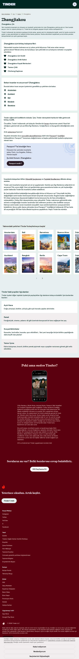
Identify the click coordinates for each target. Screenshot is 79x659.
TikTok (4, 517)
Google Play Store (8, 617)
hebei (19, 14)
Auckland (11, 94)
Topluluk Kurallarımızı (52, 179)
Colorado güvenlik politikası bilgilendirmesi (16, 555)
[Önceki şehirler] (36, 278)
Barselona (11, 105)
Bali (9, 98)
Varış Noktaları (6, 14)
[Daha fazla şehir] (42, 278)
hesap (46, 124)
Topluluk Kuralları (7, 552)
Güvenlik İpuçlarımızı (33, 179)
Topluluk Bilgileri (7, 558)
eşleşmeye (12, 132)
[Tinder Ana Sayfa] (9, 4)
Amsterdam (12, 90)
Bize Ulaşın (6, 595)
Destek (4, 602)
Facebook (5, 527)
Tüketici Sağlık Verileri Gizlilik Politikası (15, 539)
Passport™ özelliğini (57, 136)
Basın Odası (6, 592)
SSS (3, 582)
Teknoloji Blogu (7, 574)
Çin (14, 14)
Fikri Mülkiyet (6, 549)
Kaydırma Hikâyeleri (8, 589)
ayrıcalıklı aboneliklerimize (32, 136)
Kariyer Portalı (6, 570)
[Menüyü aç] (75, 4)
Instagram (5, 514)
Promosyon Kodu (7, 599)
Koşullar (5, 542)
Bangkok (11, 102)
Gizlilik (4, 536)
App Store (5, 614)
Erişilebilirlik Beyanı (8, 562)
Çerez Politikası (7, 545)
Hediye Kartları (7, 605)
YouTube (5, 520)
